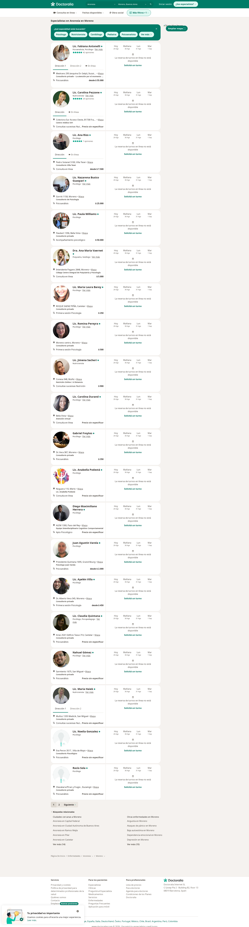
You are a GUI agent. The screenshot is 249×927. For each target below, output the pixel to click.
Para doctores (133, 888)
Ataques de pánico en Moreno (142, 825)
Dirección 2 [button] (75, 65)
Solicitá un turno (133, 65)
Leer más (31, 920)
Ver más (145, 34)
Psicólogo (61, 34)
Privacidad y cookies (61, 884)
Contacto (55, 900)
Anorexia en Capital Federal (66, 821)
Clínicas (92, 888)
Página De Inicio (58, 856)
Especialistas (94, 884)
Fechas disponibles (92, 12)
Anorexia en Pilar (61, 835)
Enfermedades (74, 856)
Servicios (92, 897)
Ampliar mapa (175, 28)
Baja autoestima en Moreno (140, 830)
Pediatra (112, 34)
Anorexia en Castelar (63, 839)
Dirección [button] (59, 112)
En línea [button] (92, 65)
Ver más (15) (133, 844)
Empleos (64, 903)
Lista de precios (133, 884)
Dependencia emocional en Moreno (144, 835)
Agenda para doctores (137, 891)
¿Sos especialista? (185, 4)
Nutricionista (78, 34)
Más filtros (140, 12)
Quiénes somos (58, 897)
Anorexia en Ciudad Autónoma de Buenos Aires (76, 825)
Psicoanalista (129, 34)
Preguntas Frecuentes (99, 903)
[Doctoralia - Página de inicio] (67, 3)
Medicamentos (95, 894)
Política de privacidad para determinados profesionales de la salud (67, 891)
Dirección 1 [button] (60, 65)
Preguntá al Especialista (100, 891)
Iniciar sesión (165, 4)
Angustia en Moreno (137, 821)
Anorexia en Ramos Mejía (65, 830)
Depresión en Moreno (138, 839)
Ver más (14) (59, 844)
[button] (156, 29)
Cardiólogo (96, 34)
